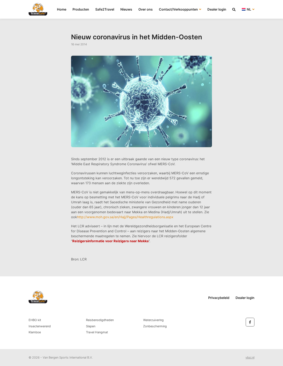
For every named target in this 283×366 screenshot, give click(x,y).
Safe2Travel (104, 9)
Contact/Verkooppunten (179, 9)
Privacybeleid (218, 298)
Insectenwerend (40, 326)
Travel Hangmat (97, 332)
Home (61, 9)
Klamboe (35, 332)
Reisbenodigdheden (100, 320)
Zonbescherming (155, 326)
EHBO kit (35, 320)
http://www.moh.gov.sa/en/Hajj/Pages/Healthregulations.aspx (125, 217)
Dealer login (216, 9)
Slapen (90, 326)
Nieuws (126, 9)
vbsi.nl (250, 357)
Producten (81, 9)
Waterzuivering (153, 320)
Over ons (145, 9)
